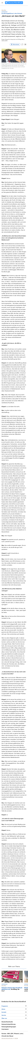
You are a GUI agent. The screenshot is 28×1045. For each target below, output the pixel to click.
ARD (8, 1033)
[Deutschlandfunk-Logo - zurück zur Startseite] (14, 2)
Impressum (5, 1029)
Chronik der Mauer (7, 1036)
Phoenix (17, 1033)
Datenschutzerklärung (8, 1024)
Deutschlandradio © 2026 (10, 1038)
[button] (2, 2)
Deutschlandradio (7, 1021)
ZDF (12, 1033)
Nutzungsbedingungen (9, 1026)
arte (21, 1033)
